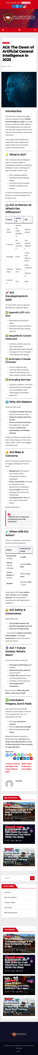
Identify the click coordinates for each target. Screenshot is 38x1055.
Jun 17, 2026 (11, 971)
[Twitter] (11, 755)
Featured (7, 892)
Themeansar (18, 1048)
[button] (35, 30)
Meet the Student (10, 897)
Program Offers (10, 827)
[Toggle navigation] (19, 30)
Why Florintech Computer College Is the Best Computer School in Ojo (19, 811)
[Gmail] (26, 755)
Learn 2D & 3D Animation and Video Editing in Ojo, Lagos (17, 986)
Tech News (6, 42)
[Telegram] (22, 755)
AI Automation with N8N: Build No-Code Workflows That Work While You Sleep (17, 833)
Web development (10, 913)
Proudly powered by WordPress (13, 1045)
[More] (30, 755)
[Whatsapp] (18, 755)
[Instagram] (15, 755)
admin (20, 781)
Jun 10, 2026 (11, 991)
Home (18, 1051)
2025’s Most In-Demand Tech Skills (27, 766)
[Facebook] (7, 755)
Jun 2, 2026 (10, 1012)
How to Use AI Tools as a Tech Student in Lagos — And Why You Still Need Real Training (19, 856)
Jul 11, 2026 (11, 950)
